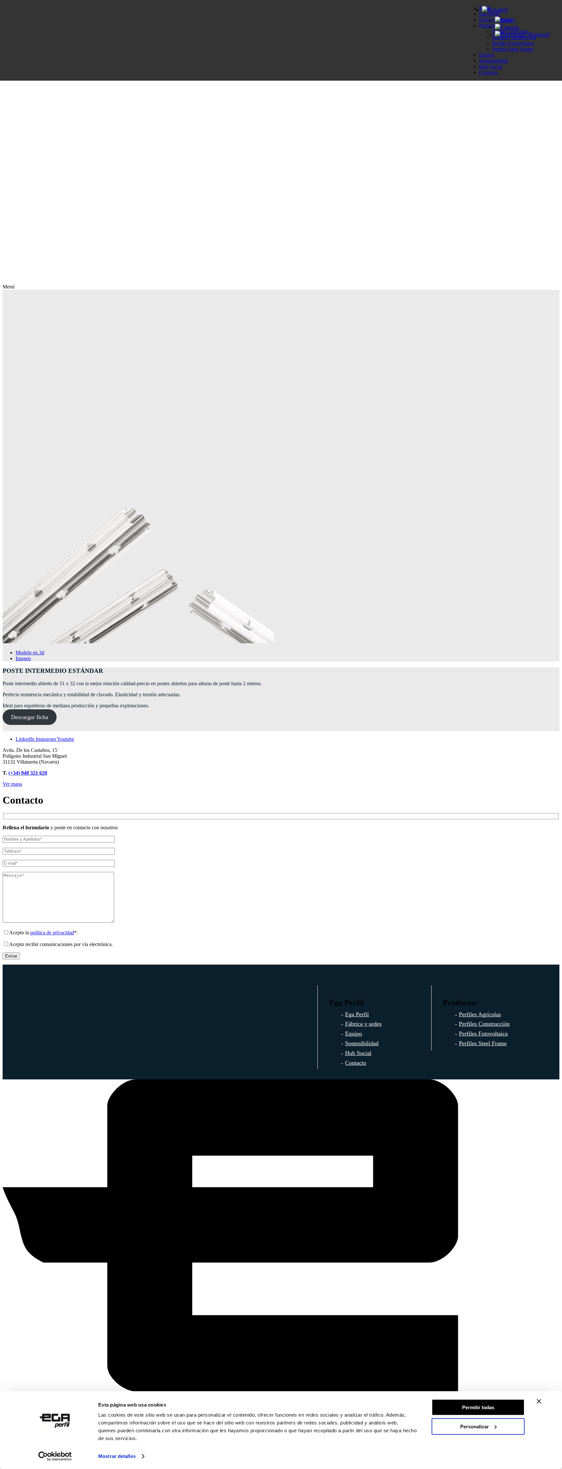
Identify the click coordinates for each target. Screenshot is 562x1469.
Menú (9, 286)
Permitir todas (478, 1407)
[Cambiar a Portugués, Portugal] (522, 34)
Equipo (486, 55)
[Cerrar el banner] (539, 1401)
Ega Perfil (357, 1014)
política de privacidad (52, 932)
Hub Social (490, 66)
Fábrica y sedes (363, 1024)
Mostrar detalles (117, 1456)
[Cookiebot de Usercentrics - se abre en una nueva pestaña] (55, 1456)
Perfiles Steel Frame (512, 49)
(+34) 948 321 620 (27, 773)
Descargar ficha (29, 717)
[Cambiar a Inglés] (505, 20)
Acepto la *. (43, 932)
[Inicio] (281, 281)
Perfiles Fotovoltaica (483, 1033)
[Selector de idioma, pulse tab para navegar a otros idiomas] (494, 9)
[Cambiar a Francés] (507, 27)
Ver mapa (12, 784)
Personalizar (474, 1426)
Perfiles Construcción (484, 1024)
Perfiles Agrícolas (480, 1014)
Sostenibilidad (493, 60)
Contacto (488, 72)
